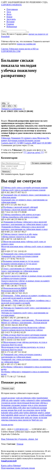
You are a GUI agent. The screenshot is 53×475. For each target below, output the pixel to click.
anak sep (28, 417)
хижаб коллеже (8, 398)
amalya (41, 412)
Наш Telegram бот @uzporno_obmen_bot (19, 439)
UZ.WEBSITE (11, 5)
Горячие (10, 24)
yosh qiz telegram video (26, 398)
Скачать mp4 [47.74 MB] (12, 143)
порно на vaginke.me (26, 44)
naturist (16, 400)
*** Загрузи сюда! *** (33, 152)
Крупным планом (16, 140)
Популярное (12, 9)
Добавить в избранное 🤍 (13, 109)
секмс (35, 417)
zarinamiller (46, 400)
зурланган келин (9, 403)
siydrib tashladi (45, 415)
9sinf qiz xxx (37, 420)
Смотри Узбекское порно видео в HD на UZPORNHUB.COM (19, 50)
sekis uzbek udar (16, 412)
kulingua (34, 415)
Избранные (12, 26)
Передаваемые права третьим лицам (18, 468)
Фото (9, 14)
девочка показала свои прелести (16, 420)
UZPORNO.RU (21, 429)
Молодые (41, 138)
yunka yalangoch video (30, 400)
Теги (9, 12)
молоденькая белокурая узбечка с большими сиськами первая (24, 404)
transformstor (42, 398)
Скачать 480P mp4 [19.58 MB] (37, 143)
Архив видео (7, 424)
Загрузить (11, 19)
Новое (9, 17)
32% (9, 106)
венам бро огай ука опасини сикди (24, 410)
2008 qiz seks (7, 400)
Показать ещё (8, 388)
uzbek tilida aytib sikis (16, 408)
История (10, 21)
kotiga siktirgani (30, 412)
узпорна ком (18, 417)
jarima (3, 408)
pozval (22, 415)
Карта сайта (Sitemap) (11, 465)
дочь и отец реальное (37, 405)
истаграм (43, 417)
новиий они (6, 417)
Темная (20, 444)
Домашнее (15, 138)
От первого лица (29, 138)
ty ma (27, 415)
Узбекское (5, 138)
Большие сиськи (32, 140)
